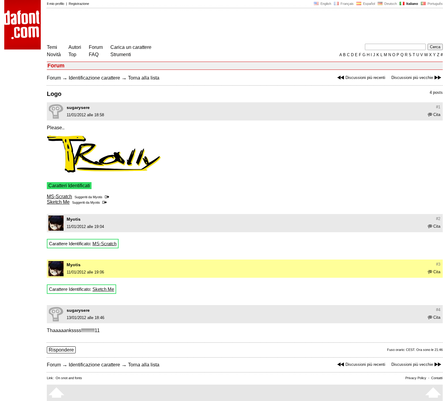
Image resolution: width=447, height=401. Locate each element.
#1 (438, 107)
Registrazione (79, 3)
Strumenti (120, 54)
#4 (438, 310)
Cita (436, 114)
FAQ (94, 54)
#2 (438, 218)
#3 (438, 264)
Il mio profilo (55, 3)
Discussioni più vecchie (412, 77)
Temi (52, 47)
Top (72, 54)
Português (434, 3)
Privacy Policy (415, 378)
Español (368, 3)
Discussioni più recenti (365, 77)
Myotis (97, 197)
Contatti (436, 378)
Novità (54, 54)
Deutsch (390, 3)
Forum (96, 47)
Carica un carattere (130, 47)
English (325, 3)
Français (347, 3)
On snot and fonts (69, 378)
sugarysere (78, 107)
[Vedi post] (108, 197)
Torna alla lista (143, 77)
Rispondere (61, 349)
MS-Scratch (59, 196)
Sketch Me (58, 202)
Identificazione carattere (94, 77)
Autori (74, 47)
